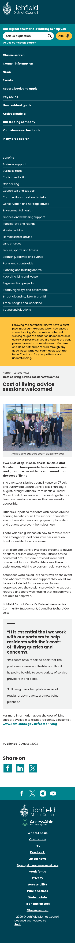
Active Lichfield (14, 114)
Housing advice (13, 230)
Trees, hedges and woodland (22, 303)
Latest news (21, 372)
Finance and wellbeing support (24, 217)
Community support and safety (24, 197)
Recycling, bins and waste (20, 277)
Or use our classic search (19, 42)
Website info (37, 897)
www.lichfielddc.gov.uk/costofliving (30, 724)
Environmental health (17, 210)
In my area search (16, 139)
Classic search (14, 55)
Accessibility (37, 884)
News (7, 72)
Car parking (11, 184)
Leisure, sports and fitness (20, 250)
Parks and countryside (18, 263)
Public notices (37, 891)
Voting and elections (17, 310)
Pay (37, 846)
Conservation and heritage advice (26, 204)
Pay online (10, 97)
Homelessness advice (17, 237)
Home (7, 372)
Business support (14, 164)
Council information (18, 64)
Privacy (37, 878)
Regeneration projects (18, 283)
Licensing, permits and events (23, 257)
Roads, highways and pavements (25, 290)
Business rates (12, 171)
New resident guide (17, 105)
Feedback (37, 852)
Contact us (37, 839)
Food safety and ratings (19, 224)
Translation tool (37, 904)
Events (8, 80)
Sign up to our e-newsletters (37, 865)
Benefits (8, 158)
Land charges (12, 244)
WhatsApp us (37, 833)
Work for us (37, 872)
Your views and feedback (21, 130)
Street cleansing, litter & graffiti (24, 297)
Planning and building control (22, 270)
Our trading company (19, 122)
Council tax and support (19, 191)
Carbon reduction (15, 177)
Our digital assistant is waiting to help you (34, 29)
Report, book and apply (20, 89)
